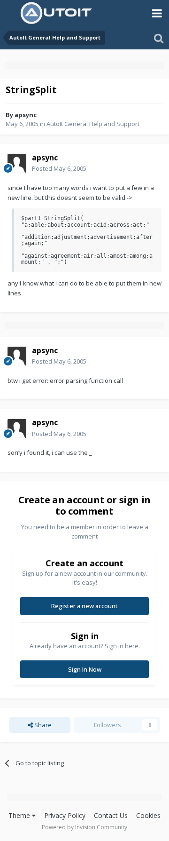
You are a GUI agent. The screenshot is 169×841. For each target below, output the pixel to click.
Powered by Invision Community (84, 827)
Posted (59, 168)
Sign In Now (84, 669)
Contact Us (111, 815)
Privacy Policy (64, 815)
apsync (26, 115)
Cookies (148, 815)
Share (42, 725)
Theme (20, 815)
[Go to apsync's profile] (17, 163)
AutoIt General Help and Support (92, 123)
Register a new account (84, 606)
